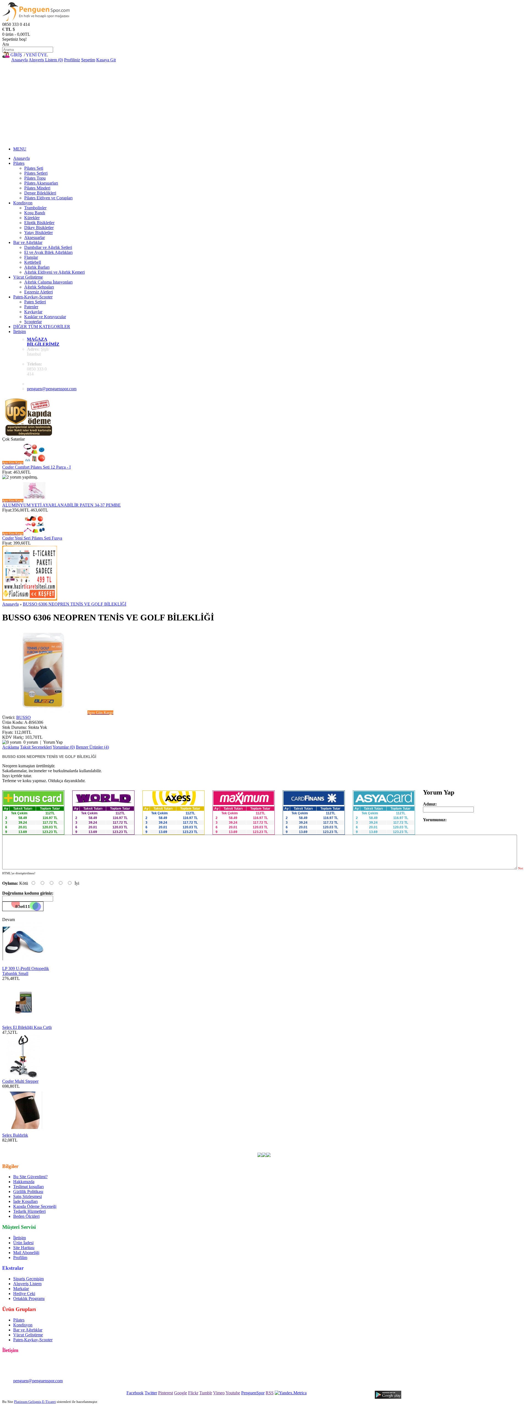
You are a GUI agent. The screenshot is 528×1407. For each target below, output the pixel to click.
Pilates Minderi (37, 188)
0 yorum (30, 742)
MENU (19, 149)
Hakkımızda (23, 1181)
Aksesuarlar (34, 237)
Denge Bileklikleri (40, 193)
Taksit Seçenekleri (36, 747)
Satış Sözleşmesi (27, 1196)
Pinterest (165, 1392)
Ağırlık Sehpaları (39, 287)
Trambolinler (35, 207)
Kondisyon (22, 202)
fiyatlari (254, 1145)
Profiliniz (72, 59)
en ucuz (324, 1145)
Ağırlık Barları (37, 267)
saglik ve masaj (232, 1145)
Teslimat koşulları (28, 1186)
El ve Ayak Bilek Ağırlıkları (48, 252)
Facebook (135, 1392)
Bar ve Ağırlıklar (27, 242)
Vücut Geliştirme (28, 277)
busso (133, 1145)
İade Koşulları (25, 1201)
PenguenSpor (253, 1392)
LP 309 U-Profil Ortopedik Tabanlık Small (25, 971)
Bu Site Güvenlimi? (30, 1176)
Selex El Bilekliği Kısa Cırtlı (27, 1027)
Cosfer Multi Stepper (20, 1081)
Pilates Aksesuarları (41, 183)
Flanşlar (31, 257)
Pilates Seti (33, 168)
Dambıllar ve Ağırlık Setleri (48, 247)
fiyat (277, 1145)
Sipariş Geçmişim (28, 1278)
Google (180, 1392)
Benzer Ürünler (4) (92, 747)
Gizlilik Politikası (28, 1191)
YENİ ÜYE (36, 55)
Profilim (20, 1257)
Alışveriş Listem (27, 1283)
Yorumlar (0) (64, 747)
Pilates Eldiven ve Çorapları (48, 198)
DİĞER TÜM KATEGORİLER (41, 326)
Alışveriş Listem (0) (46, 59)
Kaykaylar (33, 311)
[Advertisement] (264, 103)
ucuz (267, 1145)
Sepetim (88, 59)
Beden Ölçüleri (26, 1216)
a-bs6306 (118, 1145)
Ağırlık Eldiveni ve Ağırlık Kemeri (54, 272)
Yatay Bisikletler (38, 232)
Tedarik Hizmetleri (29, 1211)
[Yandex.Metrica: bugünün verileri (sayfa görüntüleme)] (291, 1392)
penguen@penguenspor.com (51, 388)
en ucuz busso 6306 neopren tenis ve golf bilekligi (64, 1145)
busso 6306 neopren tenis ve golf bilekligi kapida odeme (381, 1145)
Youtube (233, 1392)
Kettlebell (32, 262)
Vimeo (219, 1392)
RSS (270, 1392)
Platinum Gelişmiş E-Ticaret (35, 1402)
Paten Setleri (35, 301)
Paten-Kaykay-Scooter (33, 297)
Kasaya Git (106, 59)
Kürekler (32, 217)
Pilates (18, 163)
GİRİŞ (16, 55)
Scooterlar (33, 321)
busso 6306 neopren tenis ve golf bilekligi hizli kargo (478, 1145)
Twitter (151, 1392)
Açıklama (10, 747)
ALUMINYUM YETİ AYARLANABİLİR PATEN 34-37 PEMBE (61, 505)
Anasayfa (19, 59)
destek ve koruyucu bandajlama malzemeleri (178, 1145)
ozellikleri (306, 1145)
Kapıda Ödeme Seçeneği (34, 1206)
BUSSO (23, 717)
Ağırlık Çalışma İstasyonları (48, 282)
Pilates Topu (35, 178)
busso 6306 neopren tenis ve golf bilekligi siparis (44, 1150)
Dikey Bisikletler (39, 227)
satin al (290, 1145)
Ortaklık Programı (29, 1298)
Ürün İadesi (23, 1242)
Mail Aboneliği (26, 1252)
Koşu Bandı (34, 212)
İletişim (19, 331)
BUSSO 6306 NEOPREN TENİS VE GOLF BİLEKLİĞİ (74, 604)
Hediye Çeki (24, 1293)
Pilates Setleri (36, 173)
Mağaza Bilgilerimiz (43, 342)
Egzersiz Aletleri (38, 292)
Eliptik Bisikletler (39, 222)
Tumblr (205, 1392)
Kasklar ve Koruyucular (45, 316)
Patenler (31, 306)
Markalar (21, 1288)
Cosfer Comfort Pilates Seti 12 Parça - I (36, 467)
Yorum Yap (53, 742)
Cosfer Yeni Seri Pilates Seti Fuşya (32, 538)
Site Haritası (23, 1247)
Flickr (193, 1392)
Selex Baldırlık (15, 1135)
